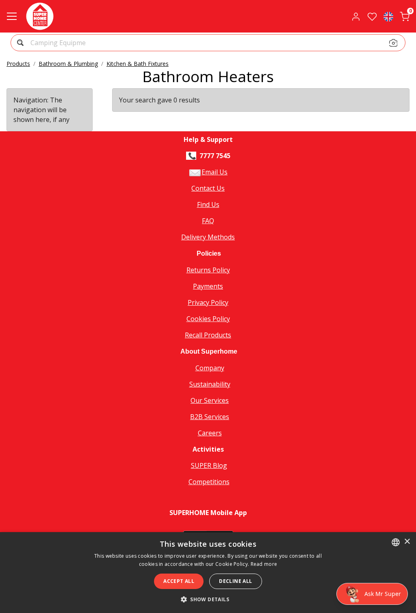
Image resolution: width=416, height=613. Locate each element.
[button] (388, 16)
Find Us (208, 204)
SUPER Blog (209, 465)
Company (209, 367)
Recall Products (208, 334)
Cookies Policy (208, 318)
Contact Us (208, 188)
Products (18, 63)
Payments (208, 286)
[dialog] (208, 572)
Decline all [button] (235, 581)
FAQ (208, 220)
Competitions (209, 481)
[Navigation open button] (11, 16)
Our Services (210, 400)
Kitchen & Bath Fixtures (137, 63)
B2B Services (209, 416)
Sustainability (209, 384)
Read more (264, 564)
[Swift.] (40, 16)
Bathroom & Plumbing (68, 63)
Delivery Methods (208, 237)
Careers (210, 432)
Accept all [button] (178, 581)
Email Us (215, 171)
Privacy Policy (208, 302)
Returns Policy (208, 269)
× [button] (407, 542)
